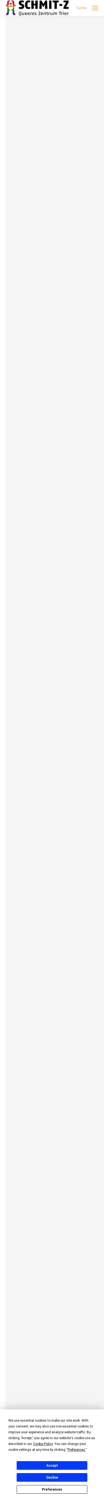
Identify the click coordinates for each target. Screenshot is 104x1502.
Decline (52, 1477)
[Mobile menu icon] (95, 8)
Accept (52, 1466)
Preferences (52, 1489)
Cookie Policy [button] (43, 1444)
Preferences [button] (76, 1450)
